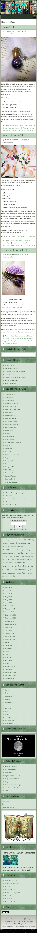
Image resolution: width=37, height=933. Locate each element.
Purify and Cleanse (23, 338)
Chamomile (11, 544)
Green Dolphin (10, 896)
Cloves (28, 543)
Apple (17, 540)
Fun (6, 711)
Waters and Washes (11, 482)
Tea (31, 570)
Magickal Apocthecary (18, 7)
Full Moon (17, 550)
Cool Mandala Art (11, 881)
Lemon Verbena (20, 556)
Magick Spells (5, 801)
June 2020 (8, 594)
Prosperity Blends (13, 128)
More (7, 714)
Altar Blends (9, 397)
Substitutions (9, 374)
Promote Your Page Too (8, 807)
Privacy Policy (9, 723)
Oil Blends (8, 449)
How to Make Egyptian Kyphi (15, 493)
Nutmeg (26, 559)
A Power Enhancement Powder (16, 499)
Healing (7, 699)
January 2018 (9, 633)
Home (7, 690)
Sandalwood (20, 570)
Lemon (32, 553)
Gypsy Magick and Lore (13, 776)
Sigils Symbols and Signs (13, 785)
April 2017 (8, 660)
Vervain (13, 573)
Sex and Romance (11, 476)
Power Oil (8, 27)
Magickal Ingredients (12, 779)
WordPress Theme (20, 926)
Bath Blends (15, 336)
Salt (32, 341)
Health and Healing (11, 424)
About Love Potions (11, 380)
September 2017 (10, 645)
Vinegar (18, 573)
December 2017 (10, 636)
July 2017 (8, 651)
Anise (13, 540)
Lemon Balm (5, 556)
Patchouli (20, 562)
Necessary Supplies (11, 368)
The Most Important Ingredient (15, 371)
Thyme (4, 573)
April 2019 (8, 603)
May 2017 (8, 657)
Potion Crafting (10, 365)
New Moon (20, 560)
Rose (12, 245)
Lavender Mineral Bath (15, 250)
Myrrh (10, 559)
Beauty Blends (10, 415)
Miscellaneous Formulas (13, 442)
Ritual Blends (9, 470)
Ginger (22, 550)
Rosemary (28, 566)
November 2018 (10, 618)
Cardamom (5, 544)
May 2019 (8, 600)
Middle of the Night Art (12, 893)
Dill (9, 547)
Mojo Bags (8, 446)
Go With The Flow (11, 887)
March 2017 (9, 663)
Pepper (26, 563)
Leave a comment (27, 130)
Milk (3, 560)
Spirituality (8, 696)
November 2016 (10, 676)
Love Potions (28, 125)
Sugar (17, 245)
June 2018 (8, 627)
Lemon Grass (12, 556)
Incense (7, 433)
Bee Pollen (21, 243)
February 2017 (10, 666)
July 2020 (8, 591)
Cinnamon (20, 543)
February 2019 (10, 609)
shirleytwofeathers (8, 34)
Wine (27, 573)
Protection (8, 464)
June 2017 (8, 654)
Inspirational (8, 921)
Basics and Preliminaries (13, 409)
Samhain (12, 570)
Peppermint (6, 245)
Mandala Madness (11, 890)
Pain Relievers (10, 452)
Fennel (21, 547)
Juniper (14, 130)
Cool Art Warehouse (11, 902)
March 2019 (9, 606)
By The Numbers (10, 770)
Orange (8, 563)
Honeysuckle (5, 553)
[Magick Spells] (3, 804)
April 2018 (8, 630)
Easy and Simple (10, 418)
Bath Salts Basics (10, 383)
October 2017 (9, 642)
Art (6, 705)
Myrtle (14, 560)
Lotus (25, 556)
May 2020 (8, 597)
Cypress (31, 128)
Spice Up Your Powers (13, 505)
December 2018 (10, 615)
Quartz (15, 566)
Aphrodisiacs (9, 400)
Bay (32, 539)
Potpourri (8, 458)
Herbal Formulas (10, 427)
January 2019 (9, 612)
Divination (8, 772)
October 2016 (9, 678)
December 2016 (10, 672)
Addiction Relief (10, 394)
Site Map (8, 717)
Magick (7, 693)
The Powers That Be (12, 788)
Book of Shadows (11, 766)
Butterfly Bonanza (11, 899)
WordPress (10, 926)
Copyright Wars (10, 720)
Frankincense (6, 130)
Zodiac (12, 576)
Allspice (8, 540)
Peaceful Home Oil (13, 135)
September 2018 (10, 624)
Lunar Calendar (18, 756)
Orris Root (29, 243)
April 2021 (8, 588)
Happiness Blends (17, 125)
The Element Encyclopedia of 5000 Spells (21, 236)
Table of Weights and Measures (15, 377)
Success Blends (10, 479)
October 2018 (9, 621)
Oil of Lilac (9, 502)
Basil (20, 540)
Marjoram (30, 556)
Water (24, 573)
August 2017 (9, 648)
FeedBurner (23, 529)
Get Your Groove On (12, 884)
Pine (11, 566)
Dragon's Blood (14, 547)
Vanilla (9, 573)
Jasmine (12, 553)
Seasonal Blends (10, 473)
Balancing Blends (10, 406)
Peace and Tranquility (9, 338)
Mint (6, 559)
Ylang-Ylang (5, 577)
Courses (8, 708)
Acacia (3, 540)
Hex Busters (9, 430)
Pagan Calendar (10, 782)
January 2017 (9, 669)
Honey (27, 549)
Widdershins (9, 791)
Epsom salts (19, 341)
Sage (3, 570)
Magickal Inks (9, 440)
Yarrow (31, 573)
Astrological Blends (11, 403)
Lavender (27, 341)
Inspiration (8, 702)
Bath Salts (11, 341)
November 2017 (10, 639)
